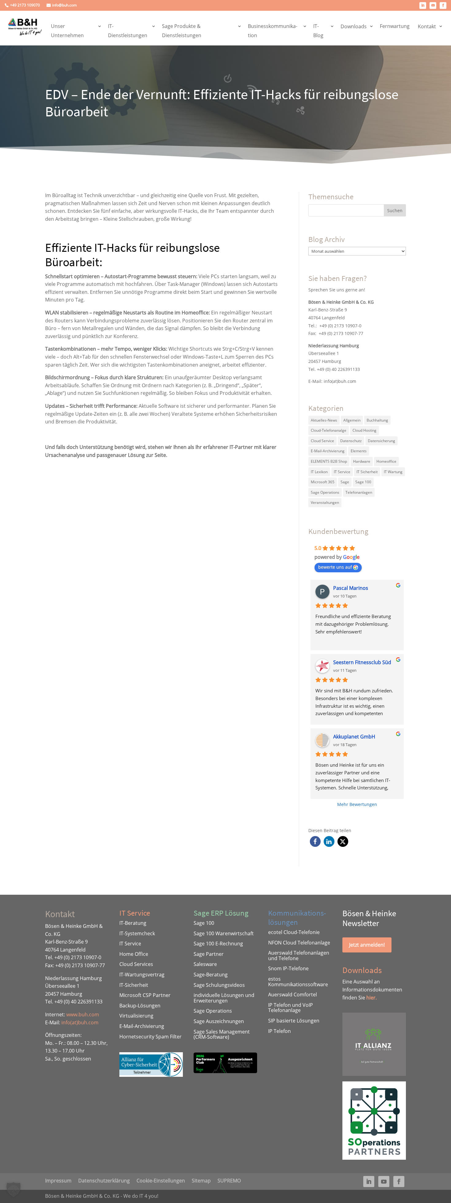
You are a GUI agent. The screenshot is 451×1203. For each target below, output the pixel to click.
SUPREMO (229, 1180)
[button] (315, 841)
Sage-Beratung (211, 974)
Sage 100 (363, 482)
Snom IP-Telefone (288, 968)
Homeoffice (386, 461)
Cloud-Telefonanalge (328, 430)
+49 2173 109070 (25, 5)
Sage (345, 482)
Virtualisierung (136, 1015)
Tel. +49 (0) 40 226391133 (334, 369)
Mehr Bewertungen (357, 804)
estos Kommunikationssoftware (298, 981)
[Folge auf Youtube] (433, 5)
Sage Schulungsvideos (219, 985)
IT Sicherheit (367, 471)
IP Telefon (279, 1031)
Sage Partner (209, 954)
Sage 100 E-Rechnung (218, 943)
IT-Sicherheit (133, 985)
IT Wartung (393, 471)
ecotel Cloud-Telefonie (294, 932)
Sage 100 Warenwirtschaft (224, 933)
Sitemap (201, 1180)
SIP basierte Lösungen (293, 1020)
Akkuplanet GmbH (354, 736)
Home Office (133, 954)
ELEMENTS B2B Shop (329, 461)
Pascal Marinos (350, 588)
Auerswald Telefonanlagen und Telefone (298, 955)
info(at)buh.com (340, 381)
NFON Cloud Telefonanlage (299, 942)
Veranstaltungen (325, 502)
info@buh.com (64, 5)
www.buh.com (82, 1014)
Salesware (205, 964)
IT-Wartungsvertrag (141, 974)
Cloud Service (322, 440)
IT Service (342, 471)
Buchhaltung (377, 420)
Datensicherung (381, 440)
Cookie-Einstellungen (161, 1180)
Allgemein (351, 420)
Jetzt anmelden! (367, 944)
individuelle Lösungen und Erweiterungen (224, 998)
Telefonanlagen (358, 492)
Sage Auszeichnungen (219, 1021)
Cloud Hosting (364, 430)
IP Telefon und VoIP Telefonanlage (290, 1008)
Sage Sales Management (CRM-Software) (222, 1034)
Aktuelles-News (324, 420)
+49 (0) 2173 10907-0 (340, 326)
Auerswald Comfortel (292, 994)
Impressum (58, 1180)
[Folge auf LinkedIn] (422, 5)
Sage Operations (325, 492)
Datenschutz (351, 440)
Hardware (361, 461)
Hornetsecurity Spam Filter (150, 1036)
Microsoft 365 (322, 482)
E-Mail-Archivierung (328, 451)
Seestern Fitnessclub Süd (362, 662)
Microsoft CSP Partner (145, 995)
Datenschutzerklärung (104, 1180)
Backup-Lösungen (139, 1005)
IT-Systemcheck (137, 933)
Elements (359, 451)
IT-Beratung (132, 923)
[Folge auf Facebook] (443, 5)
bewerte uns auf (335, 567)
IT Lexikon (319, 471)
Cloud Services (136, 964)
